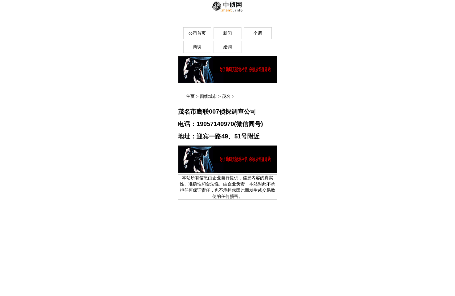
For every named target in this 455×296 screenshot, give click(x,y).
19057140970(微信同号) (230, 123)
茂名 (226, 96)
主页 (190, 96)
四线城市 (208, 96)
